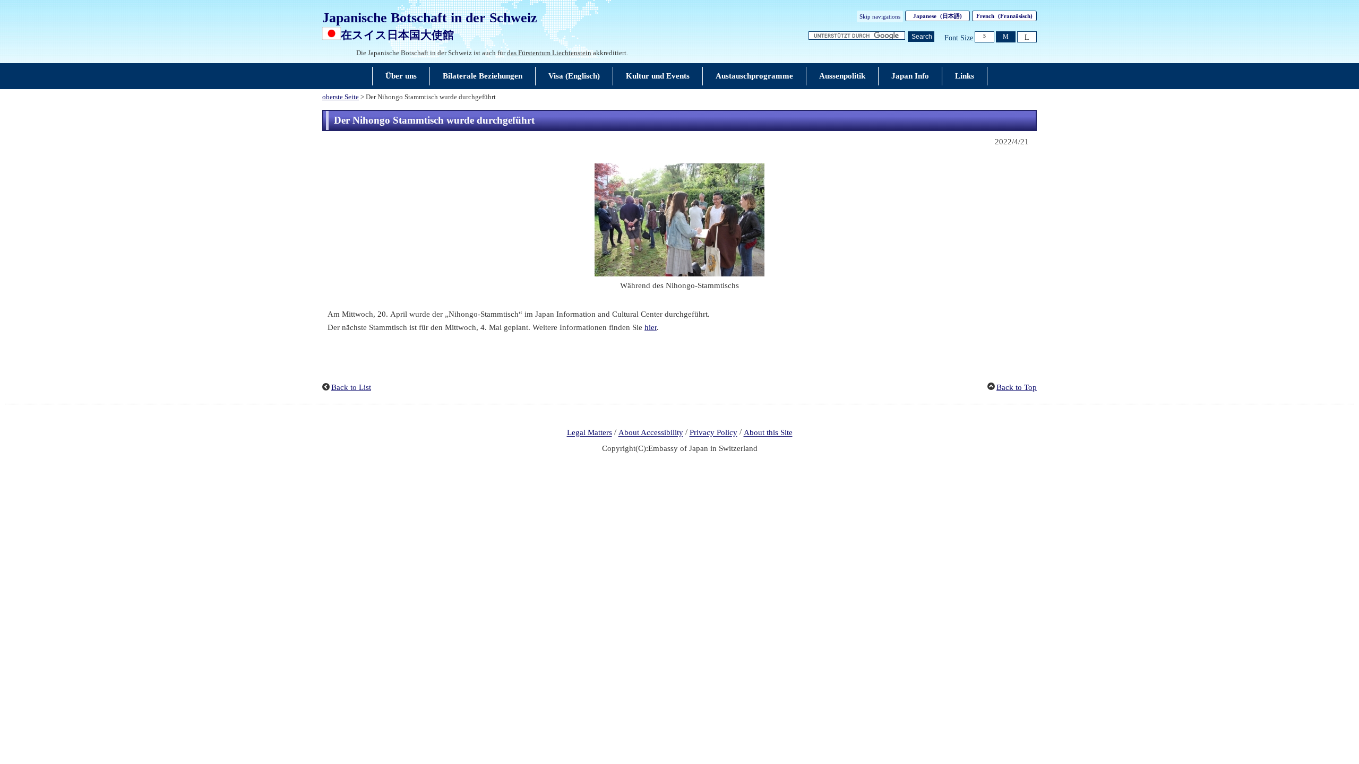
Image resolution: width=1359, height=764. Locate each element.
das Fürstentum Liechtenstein (549, 53)
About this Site (768, 433)
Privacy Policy (713, 433)
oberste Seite (340, 97)
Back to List (351, 387)
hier (650, 327)
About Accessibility (650, 433)
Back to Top (1016, 387)
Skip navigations (879, 16)
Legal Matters (589, 433)
